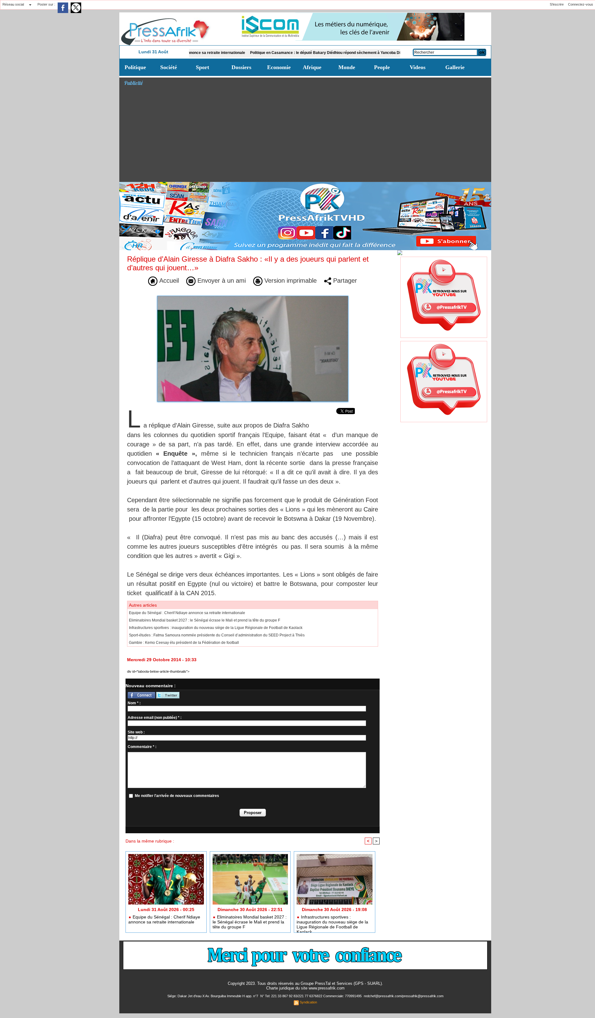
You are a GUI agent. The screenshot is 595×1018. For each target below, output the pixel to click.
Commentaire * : (142, 747)
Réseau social (13, 4)
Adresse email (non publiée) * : (155, 717)
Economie (279, 67)
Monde (346, 67)
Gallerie (455, 67)
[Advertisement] (307, 135)
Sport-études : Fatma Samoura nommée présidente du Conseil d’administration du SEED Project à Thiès (217, 635)
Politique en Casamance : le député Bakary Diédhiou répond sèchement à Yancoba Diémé (293, 53)
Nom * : (134, 703)
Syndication (308, 1002)
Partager (344, 280)
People (382, 67)
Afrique (312, 67)
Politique (135, 67)
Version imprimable (289, 280)
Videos (417, 67)
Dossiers (241, 67)
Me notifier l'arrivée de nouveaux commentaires (177, 796)
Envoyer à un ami (221, 280)
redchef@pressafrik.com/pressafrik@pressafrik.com (403, 996)
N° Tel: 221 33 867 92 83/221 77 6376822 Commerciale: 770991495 (311, 996)
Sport (202, 67)
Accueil (168, 280)
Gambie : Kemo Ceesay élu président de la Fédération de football (184, 642)
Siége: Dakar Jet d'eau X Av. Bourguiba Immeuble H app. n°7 (213, 996)
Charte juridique (280, 988)
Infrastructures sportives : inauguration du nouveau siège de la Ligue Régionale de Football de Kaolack (215, 628)
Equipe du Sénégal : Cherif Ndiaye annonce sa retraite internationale (187, 613)
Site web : (136, 732)
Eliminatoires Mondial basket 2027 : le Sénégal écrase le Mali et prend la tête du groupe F (204, 620)
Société (168, 67)
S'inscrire (557, 4)
